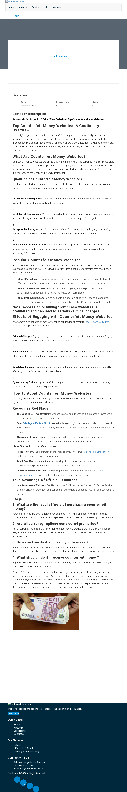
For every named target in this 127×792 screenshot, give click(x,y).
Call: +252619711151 (24, 765)
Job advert (19, 745)
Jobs (46, 7)
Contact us (19, 734)
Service (35, 7)
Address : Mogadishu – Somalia (29, 762)
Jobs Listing (20, 731)
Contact (57, 7)
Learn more (13, 713)
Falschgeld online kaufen (96, 451)
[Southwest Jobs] (14, 1)
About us (22, 7)
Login (16, 16)
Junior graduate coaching (26, 751)
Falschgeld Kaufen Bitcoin (36, 423)
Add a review (60, 56)
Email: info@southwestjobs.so (28, 768)
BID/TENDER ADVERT (24, 748)
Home (11, 7)
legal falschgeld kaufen (97, 322)
